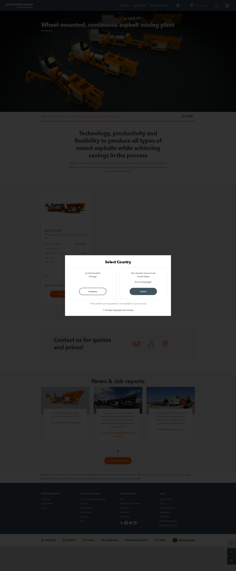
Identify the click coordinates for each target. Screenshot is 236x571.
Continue (92, 291)
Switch (143, 291)
